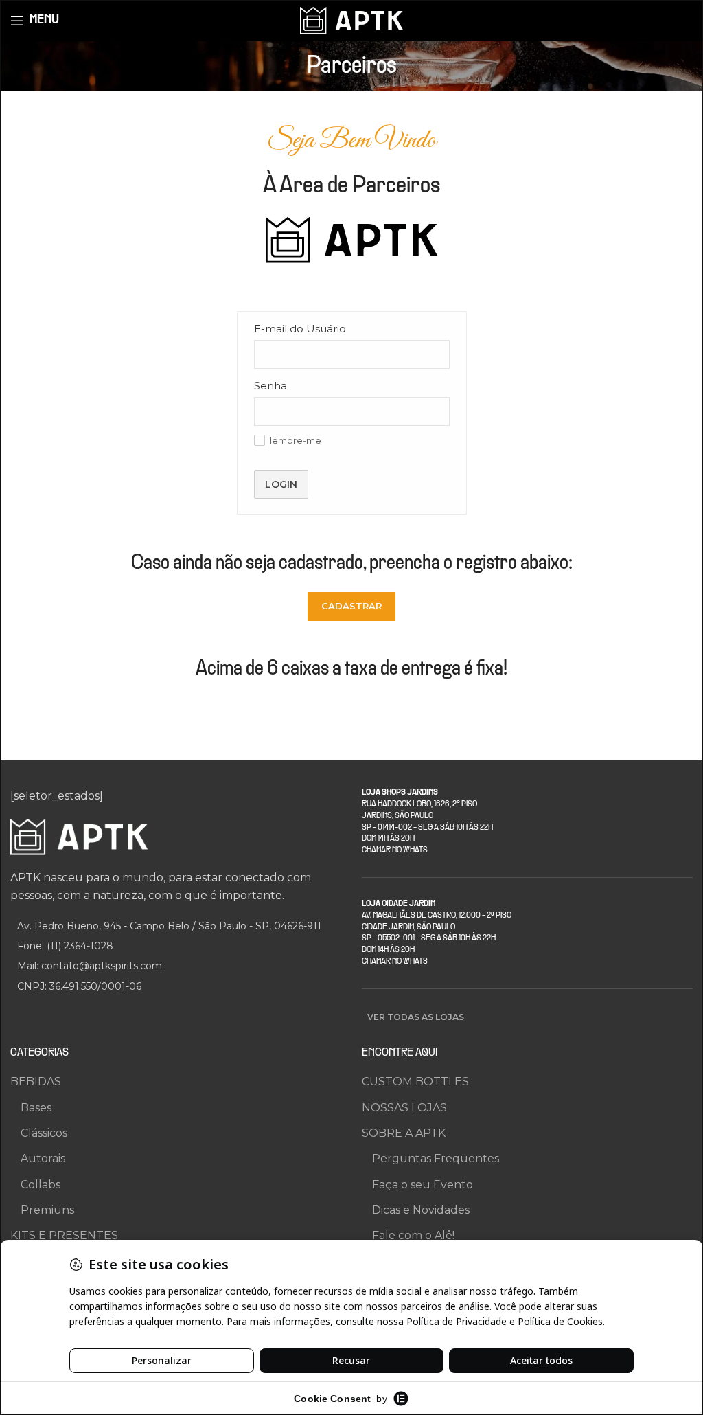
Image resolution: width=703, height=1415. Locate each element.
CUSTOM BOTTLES (415, 1081)
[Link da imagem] (79, 836)
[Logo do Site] (351, 19)
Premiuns (47, 1209)
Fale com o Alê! (413, 1235)
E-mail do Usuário (300, 328)
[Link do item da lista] (175, 945)
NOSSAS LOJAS (404, 1107)
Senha (270, 385)
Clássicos (44, 1133)
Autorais (43, 1158)
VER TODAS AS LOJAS (415, 1017)
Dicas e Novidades (421, 1209)
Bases (36, 1107)
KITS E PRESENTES (64, 1235)
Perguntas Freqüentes (435, 1158)
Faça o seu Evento (422, 1184)
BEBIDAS (35, 1081)
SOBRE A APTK (404, 1133)
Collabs (40, 1184)
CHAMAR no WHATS (395, 850)
